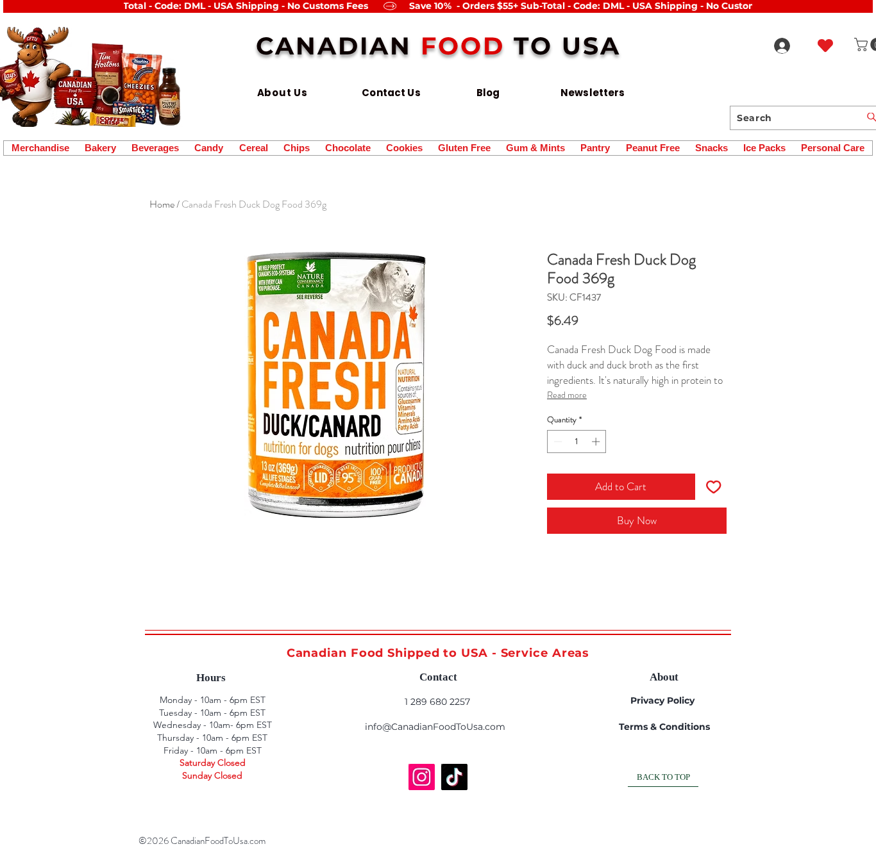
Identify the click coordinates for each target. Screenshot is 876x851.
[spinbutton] (576, 441)
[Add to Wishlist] (713, 487)
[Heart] (825, 45)
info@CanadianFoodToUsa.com (435, 726)
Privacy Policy (662, 700)
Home (161, 204)
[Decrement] (556, 441)
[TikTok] (454, 777)
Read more (567, 394)
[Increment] (597, 441)
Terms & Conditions (664, 726)
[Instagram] (422, 777)
